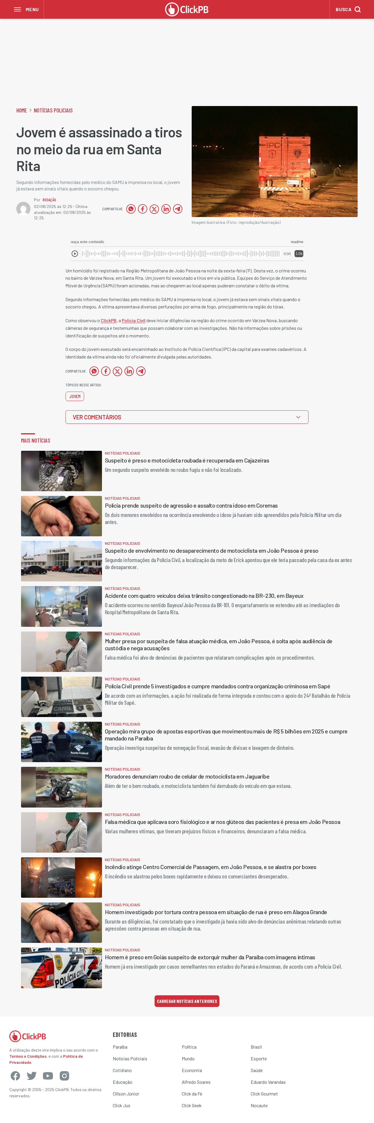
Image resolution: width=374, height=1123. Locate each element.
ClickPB (109, 320)
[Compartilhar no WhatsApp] (131, 209)
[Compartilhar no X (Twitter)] (154, 209)
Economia (192, 1070)
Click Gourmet (264, 1093)
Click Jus (121, 1105)
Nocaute (259, 1105)
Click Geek (192, 1105)
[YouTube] (48, 1076)
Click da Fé (192, 1093)
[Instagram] (64, 1076)
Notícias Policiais (53, 110)
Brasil (256, 1046)
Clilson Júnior (126, 1093)
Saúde (257, 1070)
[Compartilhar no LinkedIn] (166, 209)
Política (189, 1046)
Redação (49, 199)
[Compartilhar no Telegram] (177, 209)
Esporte (259, 1058)
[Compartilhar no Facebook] (142, 209)
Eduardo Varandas (268, 1082)
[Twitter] (31, 1076)
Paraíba (120, 1046)
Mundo (188, 1058)
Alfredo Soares (196, 1082)
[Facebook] (15, 1076)
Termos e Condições (27, 1056)
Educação (122, 1082)
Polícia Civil (134, 320)
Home (21, 110)
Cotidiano (122, 1070)
